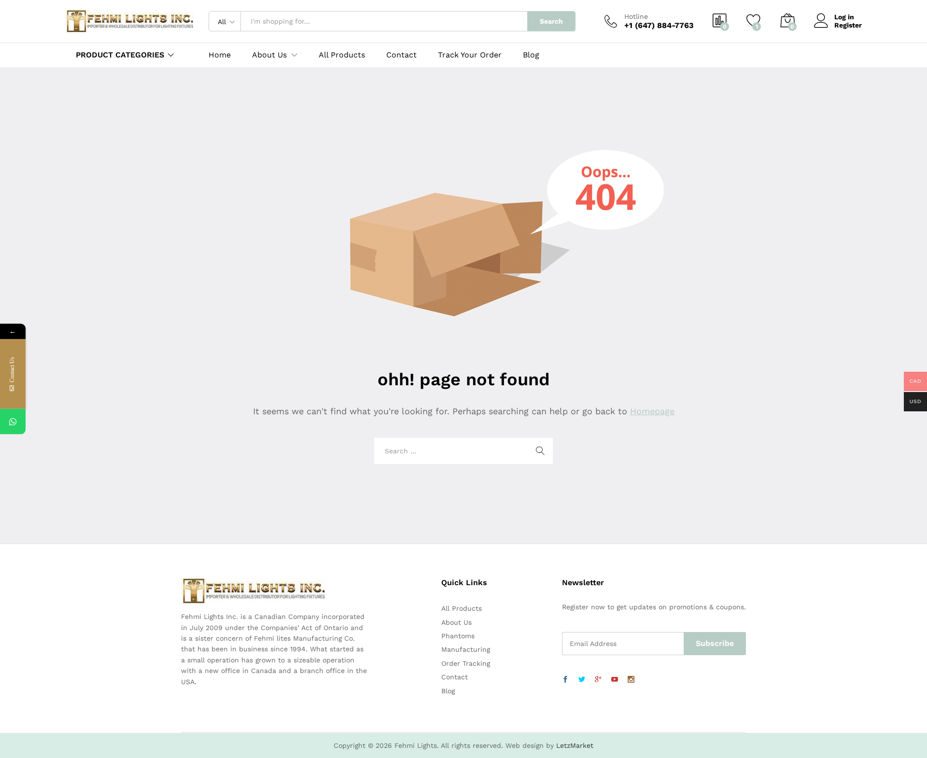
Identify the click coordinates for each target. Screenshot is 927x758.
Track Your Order (470, 55)
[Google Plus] (598, 679)
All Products (342, 55)
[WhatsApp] (13, 422)
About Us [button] (269, 55)
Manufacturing (465, 649)
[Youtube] (614, 679)
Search (551, 21)
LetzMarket (574, 745)
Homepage (652, 411)
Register (848, 25)
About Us (456, 622)
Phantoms (458, 636)
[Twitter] (582, 679)
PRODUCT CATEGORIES (120, 54)
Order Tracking (465, 663)
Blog (531, 55)
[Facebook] (565, 679)
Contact (401, 55)
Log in (844, 17)
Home (220, 55)
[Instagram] (631, 679)
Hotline (636, 16)
